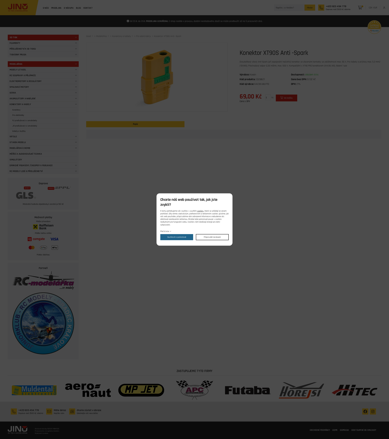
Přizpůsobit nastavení (212, 237)
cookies (200, 211)
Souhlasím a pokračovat (176, 237)
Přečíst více (164, 231)
